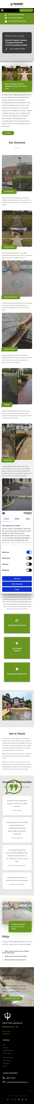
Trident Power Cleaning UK (12, 1023)
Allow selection (17, 584)
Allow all (17, 578)
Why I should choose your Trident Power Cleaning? (15, 952)
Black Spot (8, 460)
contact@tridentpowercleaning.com (17, 1082)
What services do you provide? (16, 956)
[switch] (29, 558)
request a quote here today (22, 762)
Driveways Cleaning (10, 297)
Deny (17, 589)
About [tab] (28, 518)
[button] (8, 10)
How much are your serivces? (15, 960)
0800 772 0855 (9, 762)
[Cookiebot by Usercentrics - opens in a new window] (24, 513)
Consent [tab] (6, 518)
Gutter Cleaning (9, 349)
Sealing (6, 404)
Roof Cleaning (9, 191)
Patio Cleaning (9, 247)
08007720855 (10, 1078)
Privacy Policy (23, 1095)
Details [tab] (17, 518)
